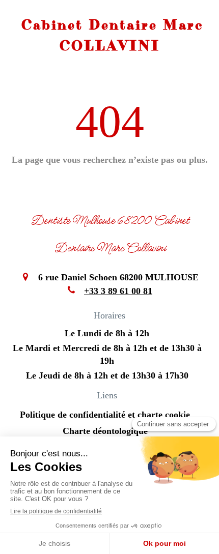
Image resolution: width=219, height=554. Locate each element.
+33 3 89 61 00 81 (118, 291)
